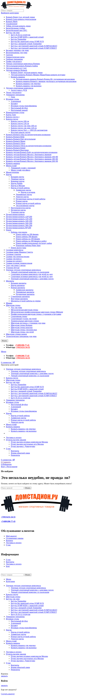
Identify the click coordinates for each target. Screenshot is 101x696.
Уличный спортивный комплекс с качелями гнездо (32, 279)
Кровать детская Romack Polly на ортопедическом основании (31, 152)
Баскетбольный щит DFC (16, 30)
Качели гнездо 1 (12, 117)
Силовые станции (13, 254)
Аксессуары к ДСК (19, 90)
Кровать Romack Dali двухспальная (20, 139)
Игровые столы (12, 99)
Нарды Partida (16, 183)
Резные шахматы (18, 288)
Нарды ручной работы (20, 188)
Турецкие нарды (18, 212)
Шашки (9, 303)
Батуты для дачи (13, 33)
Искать (4, 341)
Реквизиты (15, 455)
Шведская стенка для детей (22, 332)
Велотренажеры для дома (16, 52)
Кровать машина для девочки (28, 84)
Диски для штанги (13, 92)
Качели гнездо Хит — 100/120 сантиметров (29, 130)
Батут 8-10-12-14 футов (20, 35)
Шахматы (10, 281)
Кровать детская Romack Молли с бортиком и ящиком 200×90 (32, 161)
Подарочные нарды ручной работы (30, 199)
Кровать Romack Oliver (15, 143)
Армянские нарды (23, 190)
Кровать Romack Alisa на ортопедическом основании (28, 135)
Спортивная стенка (19, 316)
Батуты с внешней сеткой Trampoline (26, 44)
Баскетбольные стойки (15, 28)
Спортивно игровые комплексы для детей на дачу (32, 274)
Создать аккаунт (8, 694)
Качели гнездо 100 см (20, 121)
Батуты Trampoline (18, 39)
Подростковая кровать (15, 214)
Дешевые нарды (17, 179)
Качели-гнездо (12, 119)
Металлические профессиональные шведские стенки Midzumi (37, 312)
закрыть (4, 676)
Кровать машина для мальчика (28, 86)
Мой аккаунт (11, 536)
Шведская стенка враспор (22, 327)
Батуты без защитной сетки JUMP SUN (27, 41)
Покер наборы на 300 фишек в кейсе (31, 241)
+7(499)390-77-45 (22, 345)
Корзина (9, 540)
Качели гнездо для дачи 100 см (24, 126)
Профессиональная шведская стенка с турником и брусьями (36, 314)
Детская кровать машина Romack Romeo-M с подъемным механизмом (45, 79)
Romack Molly (12, 21)
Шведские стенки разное (16, 334)
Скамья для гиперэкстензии (17, 256)
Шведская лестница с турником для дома (28, 323)
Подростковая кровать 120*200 (19, 217)
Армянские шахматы (24, 290)
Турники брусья (12, 268)
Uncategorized (11, 24)
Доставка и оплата (13, 543)
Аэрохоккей (16, 101)
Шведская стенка (13, 305)
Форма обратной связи (20, 453)
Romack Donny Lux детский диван (20, 17)
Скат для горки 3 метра (15, 265)
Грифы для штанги (14, 61)
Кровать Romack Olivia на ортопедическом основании (28, 146)
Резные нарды (22, 201)
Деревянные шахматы (25, 292)
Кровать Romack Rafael (15, 148)
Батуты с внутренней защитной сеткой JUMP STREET (34, 48)
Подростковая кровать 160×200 (19, 223)
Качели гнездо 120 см (20, 123)
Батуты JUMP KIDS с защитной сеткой (27, 37)
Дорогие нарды (22, 197)
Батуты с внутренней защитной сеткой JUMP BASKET (34, 46)
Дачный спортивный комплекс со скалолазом (30, 272)
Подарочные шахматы (25, 294)
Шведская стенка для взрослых (24, 330)
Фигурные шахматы (19, 299)
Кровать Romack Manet (15, 141)
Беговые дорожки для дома (17, 50)
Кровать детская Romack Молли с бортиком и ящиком (28, 154)
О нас (8, 545)
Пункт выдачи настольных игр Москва (27, 444)
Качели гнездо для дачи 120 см (24, 128)
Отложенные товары (14, 538)
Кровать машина (18, 77)
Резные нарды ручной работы (28, 203)
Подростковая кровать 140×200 (19, 221)
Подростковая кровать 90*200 (18, 228)
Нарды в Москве (18, 186)
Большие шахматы (18, 283)
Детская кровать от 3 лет (16, 68)
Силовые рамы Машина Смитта (19, 252)
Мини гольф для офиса (20, 170)
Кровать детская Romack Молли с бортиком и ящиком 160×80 (32, 157)
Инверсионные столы (15, 112)
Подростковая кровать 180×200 (19, 225)
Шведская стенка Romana (21, 325)
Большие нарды (17, 177)
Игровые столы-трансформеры (24, 106)
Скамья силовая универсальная (19, 263)
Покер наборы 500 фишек (26, 237)
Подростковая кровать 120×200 (19, 219)
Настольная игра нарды (21, 208)
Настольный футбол (19, 108)
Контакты (15, 451)
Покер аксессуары (18, 248)
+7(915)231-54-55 (23, 347)
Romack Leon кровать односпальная (21, 19)
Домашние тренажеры (15, 95)
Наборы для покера (19, 232)
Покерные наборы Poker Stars (28, 245)
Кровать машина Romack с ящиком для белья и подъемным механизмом (46, 81)
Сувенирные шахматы (20, 296)
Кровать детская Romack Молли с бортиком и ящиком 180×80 (32, 159)
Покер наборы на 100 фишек (28, 239)
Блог (8, 566)
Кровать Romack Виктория (17, 150)
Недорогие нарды (18, 210)
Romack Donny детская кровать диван (27, 72)
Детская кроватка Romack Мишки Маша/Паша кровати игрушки (38, 75)
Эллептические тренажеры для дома (21, 336)
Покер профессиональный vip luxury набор (34, 243)
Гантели (9, 55)
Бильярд (14, 103)
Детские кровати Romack (16, 70)
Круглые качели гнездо (20, 132)
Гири (13, 97)
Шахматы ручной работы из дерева (26, 301)
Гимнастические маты (15, 57)
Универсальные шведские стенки (25, 321)
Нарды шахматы (18, 285)
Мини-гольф (11, 166)
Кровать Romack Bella (15, 137)
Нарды (9, 174)
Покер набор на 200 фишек (27, 234)
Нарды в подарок (28, 192)
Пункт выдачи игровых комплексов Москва (29, 442)
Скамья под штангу (14, 261)
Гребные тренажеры (14, 59)
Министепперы (12, 172)
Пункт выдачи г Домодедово (23, 446)
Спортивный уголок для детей (24, 319)
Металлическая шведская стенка (24, 310)
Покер (8, 230)
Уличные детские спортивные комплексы (23, 270)
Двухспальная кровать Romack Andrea (22, 66)
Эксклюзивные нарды (25, 205)
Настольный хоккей (19, 110)
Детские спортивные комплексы (19, 88)
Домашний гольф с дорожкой (23, 168)
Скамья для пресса (13, 259)
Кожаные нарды (17, 181)
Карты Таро (11, 115)
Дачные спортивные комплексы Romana (23, 64)
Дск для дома (16, 307)
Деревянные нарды (24, 194)
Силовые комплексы (14, 250)
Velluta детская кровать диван (18, 26)
